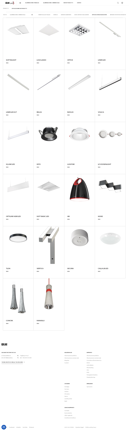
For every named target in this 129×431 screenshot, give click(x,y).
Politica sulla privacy (90, 427)
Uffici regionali (68, 415)
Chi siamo (67, 394)
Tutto (5, 14)
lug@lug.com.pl (24, 355)
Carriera (66, 389)
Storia (66, 396)
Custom (66, 363)
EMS (88, 372)
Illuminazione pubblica (32, 2)
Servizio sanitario (66, 14)
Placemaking (90, 367)
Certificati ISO (68, 398)
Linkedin (18, 427)
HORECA (55, 14)
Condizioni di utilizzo (70, 418)
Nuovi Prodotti (68, 2)
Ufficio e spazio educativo (99, 14)
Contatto (66, 410)
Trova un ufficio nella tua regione (12, 362)
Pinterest (31, 427)
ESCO (88, 363)
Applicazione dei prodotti (19, 8)
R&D (65, 401)
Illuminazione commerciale (51, 2)
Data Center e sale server (81, 14)
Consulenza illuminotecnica (94, 360)
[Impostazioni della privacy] (4, 427)
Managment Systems (92, 375)
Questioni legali (79, 427)
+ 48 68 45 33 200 (26, 357)
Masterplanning (91, 377)
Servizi (79, 2)
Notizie (66, 391)
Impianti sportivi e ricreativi (118, 14)
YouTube (25, 427)
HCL (88, 370)
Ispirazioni (89, 386)
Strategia (66, 386)
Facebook (11, 427)
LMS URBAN (90, 365)
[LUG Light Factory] (5, 344)
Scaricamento (68, 413)
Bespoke (66, 360)
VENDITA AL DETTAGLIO (44, 14)
